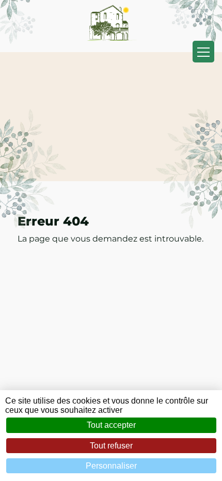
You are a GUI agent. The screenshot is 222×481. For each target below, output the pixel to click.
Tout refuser (111, 445)
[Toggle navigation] (203, 51)
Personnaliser (111, 465)
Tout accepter (111, 425)
